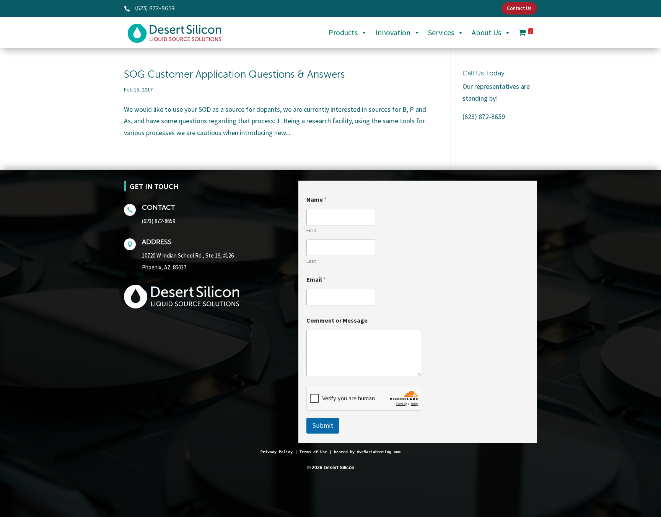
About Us (486, 32)
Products (343, 32)
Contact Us (519, 8)
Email (316, 279)
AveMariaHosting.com (379, 452)
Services (441, 32)
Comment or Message (337, 320)
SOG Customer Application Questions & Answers (234, 75)
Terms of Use (313, 452)
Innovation (392, 32)
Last (311, 261)
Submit (322, 425)
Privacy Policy (276, 452)
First (311, 230)
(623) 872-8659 (158, 221)
